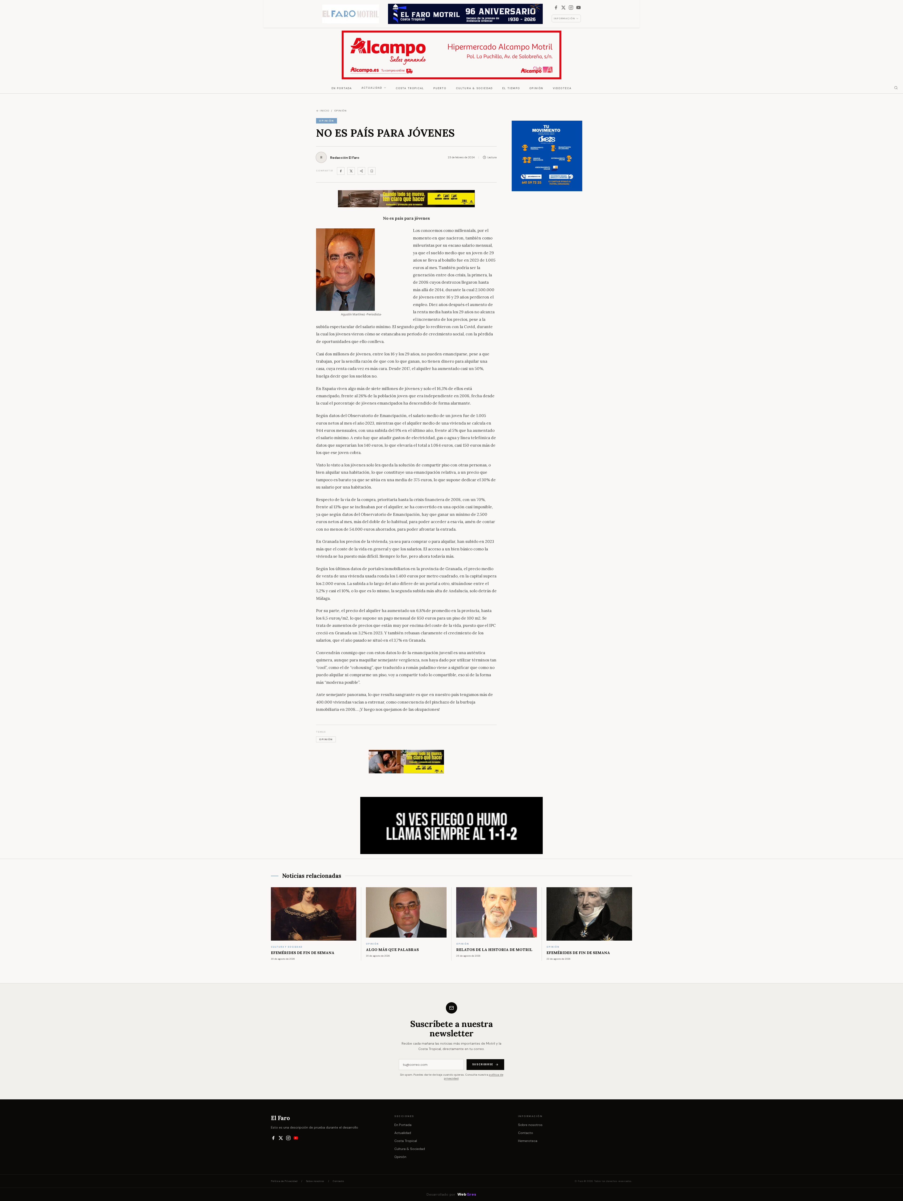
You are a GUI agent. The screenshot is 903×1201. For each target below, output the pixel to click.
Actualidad (372, 87)
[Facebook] (556, 7)
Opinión (536, 88)
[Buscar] (896, 87)
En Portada (342, 88)
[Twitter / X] (351, 171)
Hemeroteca (527, 1141)
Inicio (324, 110)
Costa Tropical (410, 88)
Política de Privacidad (284, 1181)
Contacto (525, 1133)
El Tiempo (511, 88)
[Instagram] (571, 7)
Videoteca (562, 88)
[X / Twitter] (563, 7)
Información (564, 18)
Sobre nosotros (530, 1125)
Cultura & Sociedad (474, 88)
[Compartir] (361, 171)
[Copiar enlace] (372, 171)
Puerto (439, 88)
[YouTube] (578, 7)
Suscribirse (482, 1064)
